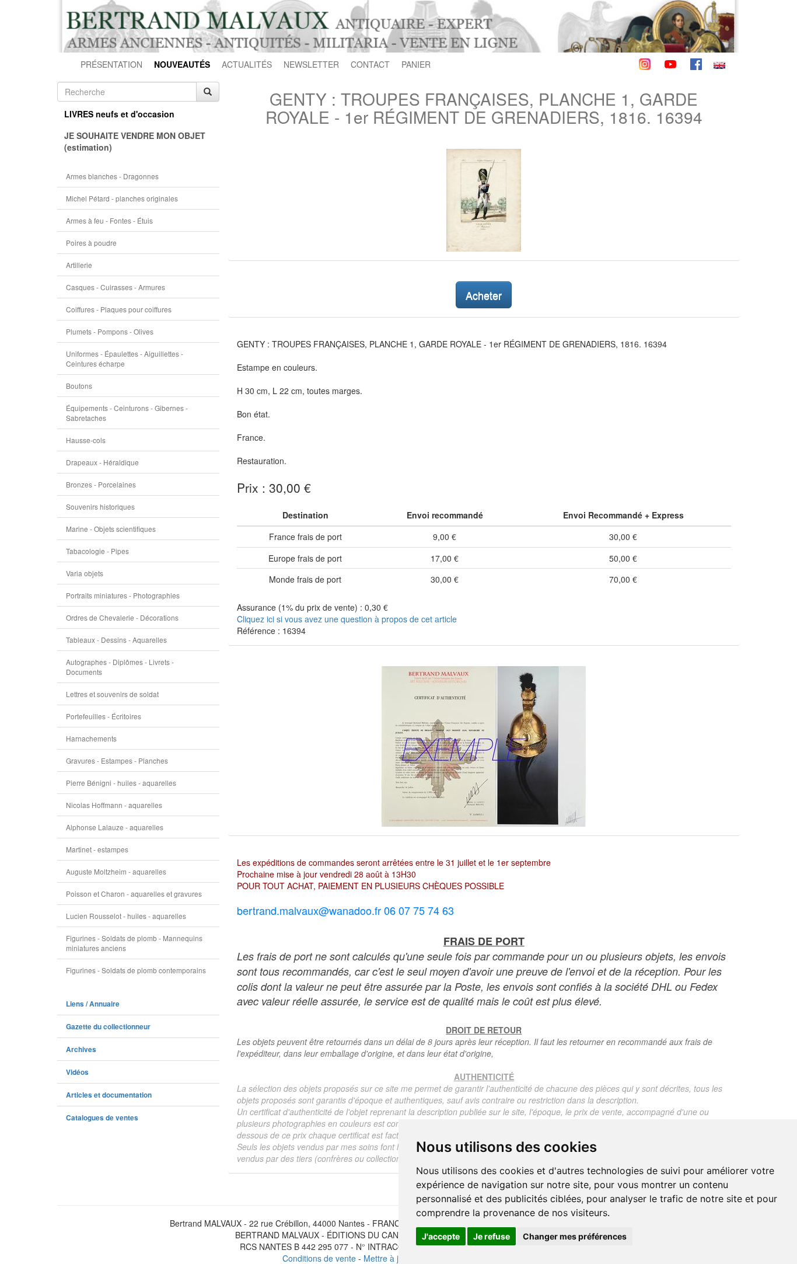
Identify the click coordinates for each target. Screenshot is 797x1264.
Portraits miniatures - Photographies (123, 595)
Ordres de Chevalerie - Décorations (122, 617)
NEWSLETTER (311, 64)
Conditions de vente (319, 1258)
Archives (81, 1049)
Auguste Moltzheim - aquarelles (116, 871)
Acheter (484, 294)
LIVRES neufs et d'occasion (119, 114)
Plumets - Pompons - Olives (109, 331)
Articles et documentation (109, 1095)
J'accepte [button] (441, 1236)
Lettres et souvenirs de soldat (112, 694)
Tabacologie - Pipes (97, 551)
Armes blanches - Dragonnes (112, 176)
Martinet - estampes (97, 849)
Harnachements (91, 738)
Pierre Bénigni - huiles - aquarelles (121, 783)
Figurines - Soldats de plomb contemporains (136, 970)
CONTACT (370, 64)
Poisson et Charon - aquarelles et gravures (134, 894)
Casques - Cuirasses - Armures (115, 287)
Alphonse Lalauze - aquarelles (114, 827)
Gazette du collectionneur (108, 1027)
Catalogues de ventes (102, 1118)
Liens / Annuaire (93, 1004)
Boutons (79, 386)
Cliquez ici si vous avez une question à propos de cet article (347, 619)
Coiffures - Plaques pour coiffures (119, 309)
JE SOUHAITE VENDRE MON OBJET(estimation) (134, 141)
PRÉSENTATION (111, 64)
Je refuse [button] (491, 1236)
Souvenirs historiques (100, 506)
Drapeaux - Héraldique (102, 462)
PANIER (416, 64)
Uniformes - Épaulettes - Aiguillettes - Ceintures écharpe (124, 358)
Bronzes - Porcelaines (101, 484)
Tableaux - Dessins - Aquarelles (116, 640)
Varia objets (84, 573)
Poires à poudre (91, 243)
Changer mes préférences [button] (575, 1236)
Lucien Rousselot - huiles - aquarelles (126, 916)
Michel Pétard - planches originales (122, 198)
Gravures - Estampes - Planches (117, 760)
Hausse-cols (86, 440)
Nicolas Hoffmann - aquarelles (114, 805)
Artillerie (79, 265)
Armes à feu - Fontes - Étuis (109, 220)
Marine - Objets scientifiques (111, 529)
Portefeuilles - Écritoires (103, 716)
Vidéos (77, 1072)
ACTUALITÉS (247, 64)
